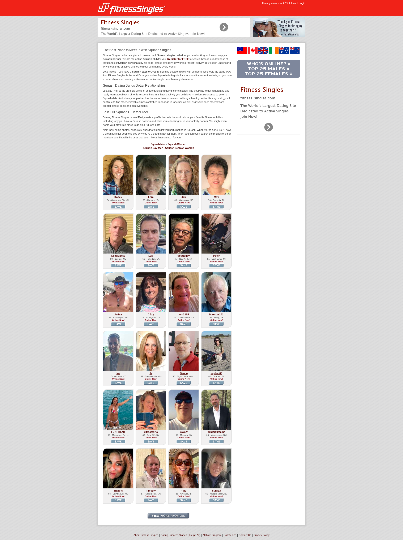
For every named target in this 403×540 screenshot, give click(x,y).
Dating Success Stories (174, 535)
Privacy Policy (262, 535)
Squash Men (158, 144)
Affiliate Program (212, 535)
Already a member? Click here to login (283, 3)
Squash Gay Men (153, 148)
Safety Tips (230, 535)
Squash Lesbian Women (179, 148)
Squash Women (176, 144)
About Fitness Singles (145, 535)
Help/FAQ (194, 535)
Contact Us (245, 535)
